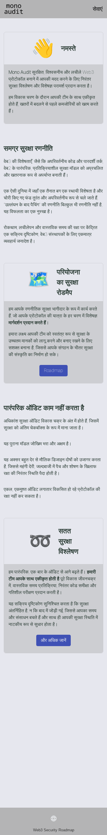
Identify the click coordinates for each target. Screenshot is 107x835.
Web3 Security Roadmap (53, 830)
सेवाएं (97, 9)
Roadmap (53, 370)
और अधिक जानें (53, 640)
